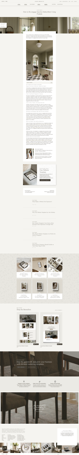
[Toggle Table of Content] (51, 82)
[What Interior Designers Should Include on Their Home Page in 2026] (27, 245)
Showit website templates (30, 140)
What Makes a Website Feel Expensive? (42, 201)
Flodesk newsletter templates (40, 140)
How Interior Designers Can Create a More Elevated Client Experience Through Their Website (43, 224)
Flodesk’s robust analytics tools (37, 127)
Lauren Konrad (2, 24)
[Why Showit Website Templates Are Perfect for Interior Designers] (27, 234)
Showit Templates (34, 200)
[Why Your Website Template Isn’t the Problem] (27, 213)
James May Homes (3, 26)
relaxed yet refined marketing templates (33, 143)
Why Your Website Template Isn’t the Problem (43, 212)
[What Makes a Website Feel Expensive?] (27, 202)
